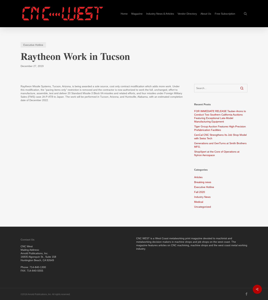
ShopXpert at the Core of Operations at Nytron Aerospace (216, 153)
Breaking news (202, 182)
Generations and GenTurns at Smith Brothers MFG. (220, 145)
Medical (198, 201)
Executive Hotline (33, 44)
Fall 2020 (199, 192)
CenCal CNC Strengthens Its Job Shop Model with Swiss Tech (220, 136)
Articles (198, 177)
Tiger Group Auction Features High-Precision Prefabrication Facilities (220, 128)
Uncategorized (202, 206)
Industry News (202, 196)
